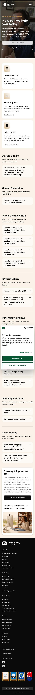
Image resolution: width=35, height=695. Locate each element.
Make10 (21, 693)
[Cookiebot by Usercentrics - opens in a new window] (25, 328)
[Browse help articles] (11, 145)
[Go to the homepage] (11, 543)
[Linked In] (3, 662)
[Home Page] (8, 4)
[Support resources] (17, 48)
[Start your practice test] (17, 497)
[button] (30, 4)
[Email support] (9, 115)
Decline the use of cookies (17, 365)
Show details (24, 352)
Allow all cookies (17, 359)
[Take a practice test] (17, 43)
